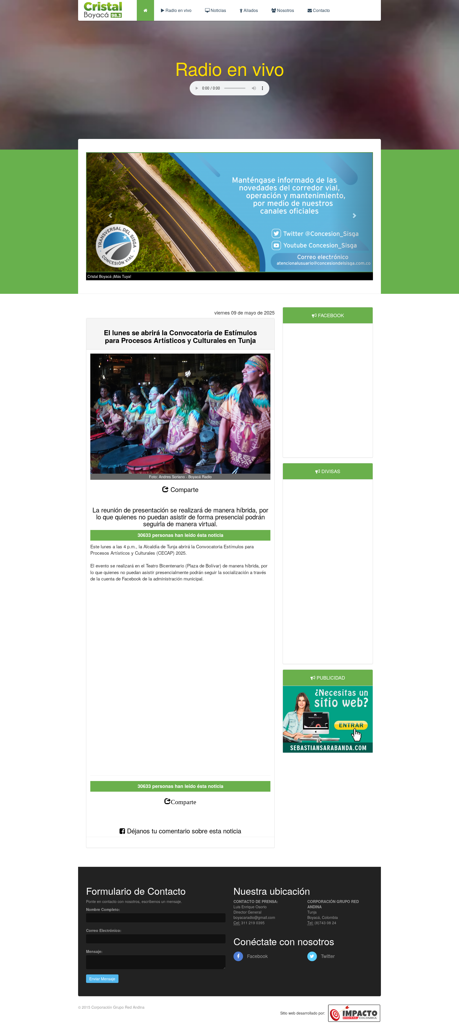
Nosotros (285, 10)
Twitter (327, 955)
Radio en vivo (178, 10)
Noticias (218, 10)
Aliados (250, 10)
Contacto (321, 10)
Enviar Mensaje (102, 978)
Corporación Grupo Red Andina (117, 1007)
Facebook (257, 955)
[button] (107, 212)
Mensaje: (94, 951)
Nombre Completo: (103, 909)
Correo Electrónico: (103, 930)
